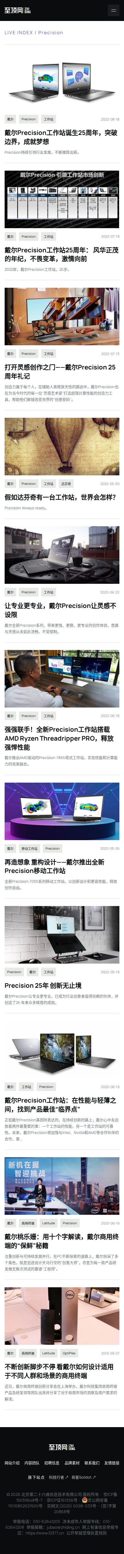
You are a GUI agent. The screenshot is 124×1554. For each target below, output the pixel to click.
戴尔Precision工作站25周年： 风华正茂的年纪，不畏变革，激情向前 (62, 254)
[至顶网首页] (18, 10)
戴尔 (10, 119)
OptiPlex (69, 1353)
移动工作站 (29, 848)
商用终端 (28, 1223)
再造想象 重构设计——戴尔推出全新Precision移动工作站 (54, 866)
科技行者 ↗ (59, 1477)
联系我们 (91, 1462)
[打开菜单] (113, 10)
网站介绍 (12, 1462)
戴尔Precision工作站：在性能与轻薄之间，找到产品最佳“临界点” (60, 1104)
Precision (29, 119)
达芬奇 (66, 484)
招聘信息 (51, 1462)
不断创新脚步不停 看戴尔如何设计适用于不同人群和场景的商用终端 (59, 1371)
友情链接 (111, 1462)
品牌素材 (72, 1462)
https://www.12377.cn (45, 1533)
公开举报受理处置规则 (86, 1533)
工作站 (48, 119)
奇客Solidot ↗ (84, 1477)
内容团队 (32, 1462)
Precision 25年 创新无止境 (43, 985)
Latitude (48, 1223)
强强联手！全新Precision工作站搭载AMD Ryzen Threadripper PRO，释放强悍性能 (59, 738)
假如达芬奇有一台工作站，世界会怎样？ (62, 497)
